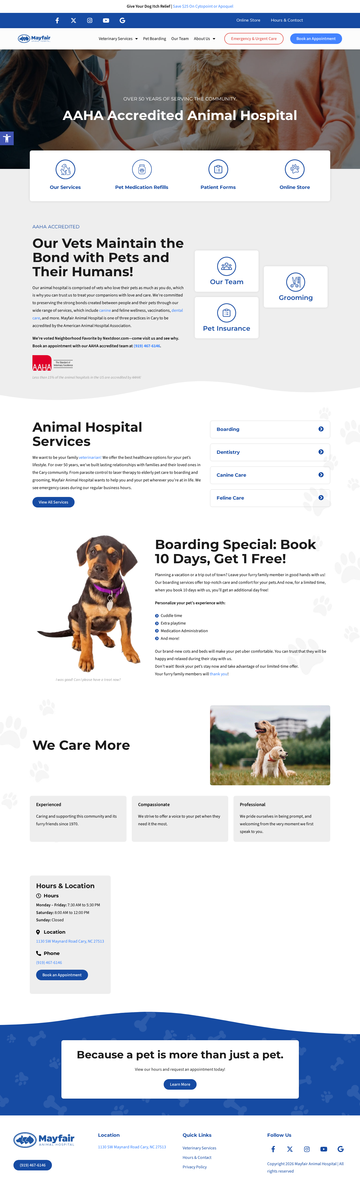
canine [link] (105, 310)
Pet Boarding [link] (154, 39)
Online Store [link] (248, 20)
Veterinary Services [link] (116, 39)
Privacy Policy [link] (195, 1167)
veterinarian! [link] (90, 457)
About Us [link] (202, 39)
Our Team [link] (180, 39)
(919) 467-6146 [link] (147, 346)
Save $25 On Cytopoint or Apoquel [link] (203, 6)
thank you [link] (218, 674)
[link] (7, 138)
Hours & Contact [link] (287, 20)
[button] (57, 20)
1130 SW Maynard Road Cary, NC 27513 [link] (70, 941)
